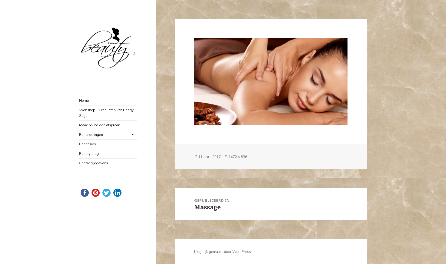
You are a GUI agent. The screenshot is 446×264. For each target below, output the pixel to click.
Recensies (87, 144)
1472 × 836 (238, 156)
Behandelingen (91, 134)
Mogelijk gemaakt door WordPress (222, 251)
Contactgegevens (93, 163)
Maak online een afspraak (99, 125)
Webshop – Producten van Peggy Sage (106, 113)
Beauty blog (89, 153)
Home (84, 100)
